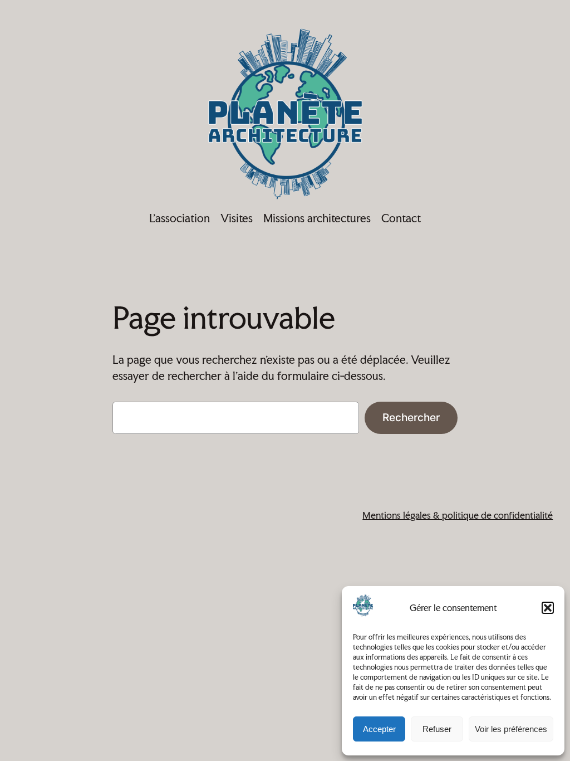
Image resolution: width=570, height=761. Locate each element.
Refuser (436, 729)
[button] (547, 607)
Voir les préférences (511, 729)
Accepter (379, 729)
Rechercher (411, 417)
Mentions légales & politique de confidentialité (457, 515)
